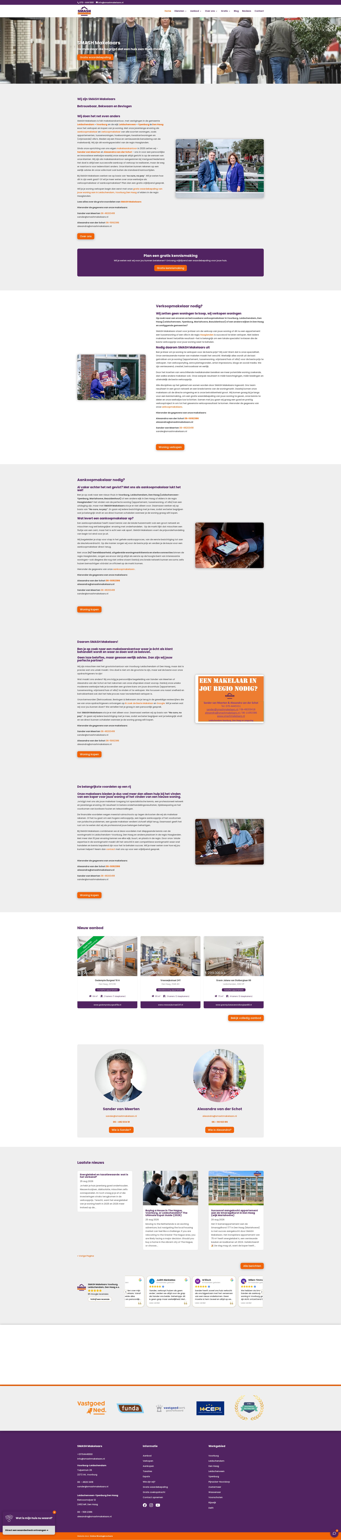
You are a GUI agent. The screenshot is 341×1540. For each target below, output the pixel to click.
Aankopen (148, 1466)
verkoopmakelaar (111, 131)
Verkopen (148, 1460)
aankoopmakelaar (87, 131)
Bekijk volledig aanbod (246, 1018)
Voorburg (101, 124)
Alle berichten (252, 1266)
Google (161, 703)
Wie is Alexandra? (219, 1130)
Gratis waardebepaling (95, 57)
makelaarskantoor (127, 148)
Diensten (179, 11)
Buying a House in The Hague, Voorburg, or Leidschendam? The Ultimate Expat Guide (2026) (166, 1213)
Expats (146, 1476)
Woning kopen (89, 609)
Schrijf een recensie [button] (99, 1299)
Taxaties (147, 1471)
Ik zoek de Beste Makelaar (139, 703)
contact (110, 849)
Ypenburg (143, 124)
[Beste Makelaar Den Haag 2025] (249, 1419)
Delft (211, 1507)
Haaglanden (207, 334)
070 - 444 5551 (86, 2)
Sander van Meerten (88, 152)
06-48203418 (108, 213)
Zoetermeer (214, 1487)
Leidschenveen (127, 124)
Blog (236, 11)
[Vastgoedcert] (170, 1408)
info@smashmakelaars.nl (91, 1458)
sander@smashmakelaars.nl (121, 1116)
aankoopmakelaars (124, 569)
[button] (262, 1292)
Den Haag (157, 124)
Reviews (246, 11)
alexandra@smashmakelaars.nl (219, 1116)
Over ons (210, 11)
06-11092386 (112, 222)
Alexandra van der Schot (118, 152)
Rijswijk (212, 1502)
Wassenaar (214, 1492)
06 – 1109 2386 (84, 1512)
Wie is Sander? (121, 1130)
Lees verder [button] (134, 1303)
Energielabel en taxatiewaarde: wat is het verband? (104, 1176)
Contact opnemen (153, 1497)
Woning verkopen (170, 447)
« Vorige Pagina (85, 1255)
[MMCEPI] (210, 1408)
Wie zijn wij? (149, 1481)
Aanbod (194, 11)
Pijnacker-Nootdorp (219, 1481)
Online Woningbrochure (101, 1536)
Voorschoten (215, 1497)
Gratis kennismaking (170, 268)
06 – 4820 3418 (85, 1482)
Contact (259, 11)
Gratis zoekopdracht (154, 1492)
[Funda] (130, 1408)
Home (168, 11)
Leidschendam (85, 124)
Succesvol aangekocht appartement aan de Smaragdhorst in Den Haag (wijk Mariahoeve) (234, 1213)
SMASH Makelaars (131, 201)
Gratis (224, 11)
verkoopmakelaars (172, 406)
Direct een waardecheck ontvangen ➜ (26, 1530)
